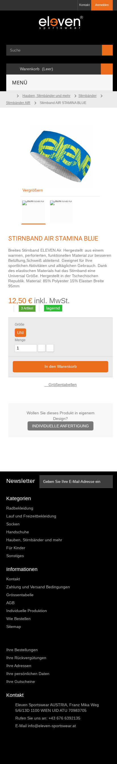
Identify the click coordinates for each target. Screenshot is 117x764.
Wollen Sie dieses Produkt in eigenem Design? (61, 419)
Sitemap (13, 626)
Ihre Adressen (18, 665)
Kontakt (84, 5)
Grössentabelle (20, 595)
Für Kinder (15, 548)
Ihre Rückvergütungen (26, 657)
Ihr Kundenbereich (27, 640)
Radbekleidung (19, 508)
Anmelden (102, 5)
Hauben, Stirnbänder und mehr (34, 540)
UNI (20, 332)
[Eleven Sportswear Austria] (59, 23)
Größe (20, 324)
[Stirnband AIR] (33, 212)
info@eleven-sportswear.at (52, 725)
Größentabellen (62, 384)
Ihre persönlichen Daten (27, 673)
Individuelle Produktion (26, 610)
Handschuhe (17, 532)
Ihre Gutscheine (20, 681)
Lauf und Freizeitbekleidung (31, 516)
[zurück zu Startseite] (10, 95)
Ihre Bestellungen (22, 650)
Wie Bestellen (18, 618)
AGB (10, 602)
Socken (13, 524)
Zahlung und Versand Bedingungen (38, 587)
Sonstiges (15, 555)
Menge (20, 340)
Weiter (79, 213)
